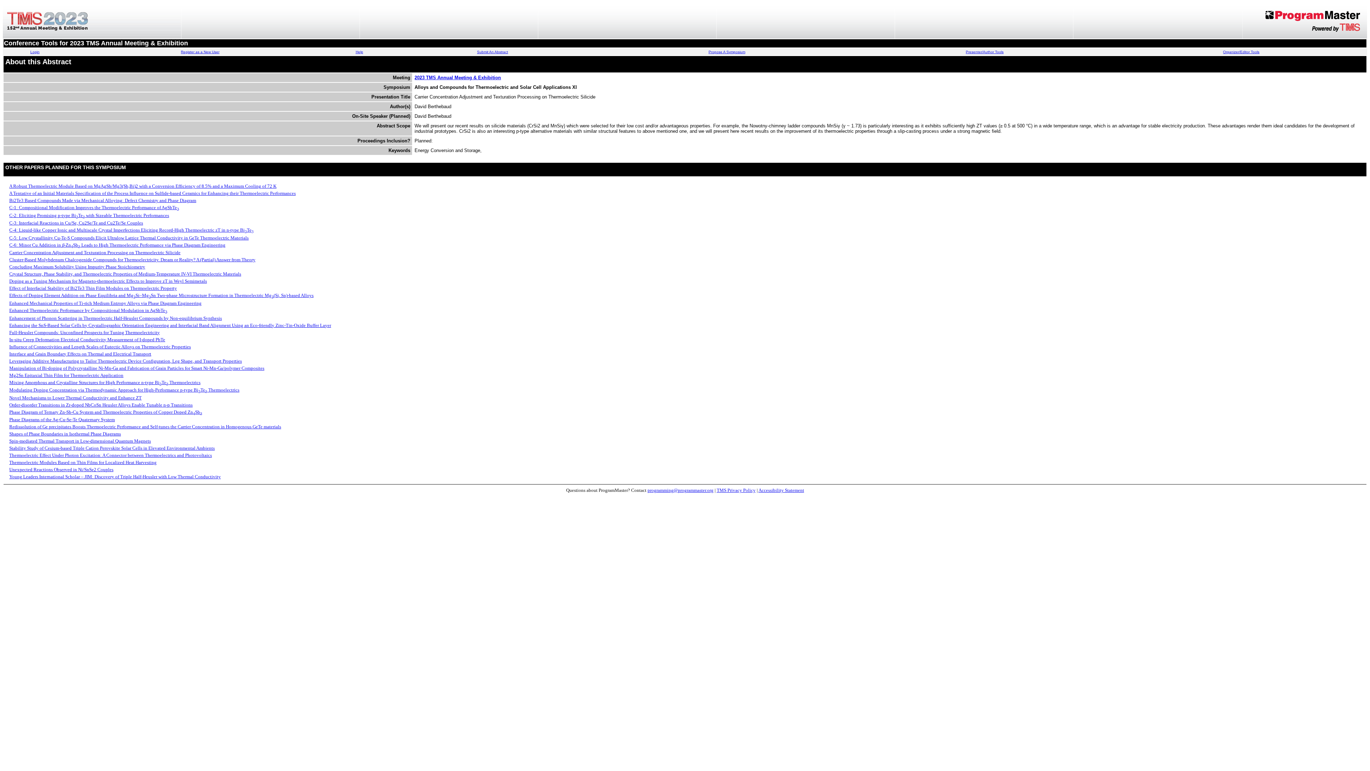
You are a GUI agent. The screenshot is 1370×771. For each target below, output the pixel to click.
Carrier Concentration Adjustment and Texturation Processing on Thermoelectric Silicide (95, 252)
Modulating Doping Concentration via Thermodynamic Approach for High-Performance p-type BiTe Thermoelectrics (124, 390)
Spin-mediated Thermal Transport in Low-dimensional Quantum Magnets (80, 441)
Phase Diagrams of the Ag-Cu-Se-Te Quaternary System (62, 419)
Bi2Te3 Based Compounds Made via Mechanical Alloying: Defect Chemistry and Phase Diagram (102, 200)
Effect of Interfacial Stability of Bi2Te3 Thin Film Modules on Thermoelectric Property (93, 288)
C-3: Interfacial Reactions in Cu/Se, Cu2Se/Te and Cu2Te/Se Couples (76, 223)
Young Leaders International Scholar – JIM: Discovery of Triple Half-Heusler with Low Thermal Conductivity (115, 476)
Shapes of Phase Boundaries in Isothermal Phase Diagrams (65, 434)
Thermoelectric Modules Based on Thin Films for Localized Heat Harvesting (83, 462)
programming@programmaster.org (681, 490)
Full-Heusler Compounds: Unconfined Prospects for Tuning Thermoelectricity (84, 332)
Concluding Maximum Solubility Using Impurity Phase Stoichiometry (77, 266)
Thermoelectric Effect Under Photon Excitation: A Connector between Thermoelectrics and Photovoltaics (110, 455)
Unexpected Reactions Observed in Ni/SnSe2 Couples (61, 469)
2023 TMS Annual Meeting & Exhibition (458, 77)
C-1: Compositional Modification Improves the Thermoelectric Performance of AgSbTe (94, 207)
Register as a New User (200, 52)
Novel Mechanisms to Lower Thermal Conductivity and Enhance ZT (75, 397)
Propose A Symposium (727, 52)
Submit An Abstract (492, 52)
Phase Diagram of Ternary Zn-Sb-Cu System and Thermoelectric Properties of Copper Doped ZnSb (105, 412)
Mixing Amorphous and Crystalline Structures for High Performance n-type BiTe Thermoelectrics (105, 382)
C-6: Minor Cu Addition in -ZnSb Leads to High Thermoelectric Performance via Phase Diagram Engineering (117, 245)
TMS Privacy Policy (736, 490)
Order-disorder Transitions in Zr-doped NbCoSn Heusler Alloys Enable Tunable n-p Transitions (101, 405)
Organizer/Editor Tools (1241, 52)
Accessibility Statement (781, 490)
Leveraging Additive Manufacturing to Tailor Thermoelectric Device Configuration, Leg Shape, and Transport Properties (125, 361)
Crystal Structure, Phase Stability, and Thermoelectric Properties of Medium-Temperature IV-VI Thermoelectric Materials (125, 274)
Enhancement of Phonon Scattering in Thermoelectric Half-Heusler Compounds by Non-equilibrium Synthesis (115, 318)
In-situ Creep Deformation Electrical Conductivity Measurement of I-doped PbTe (87, 339)
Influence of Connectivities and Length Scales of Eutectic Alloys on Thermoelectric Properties (100, 346)
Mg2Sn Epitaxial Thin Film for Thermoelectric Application (66, 375)
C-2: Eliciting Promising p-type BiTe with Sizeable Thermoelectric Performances (89, 215)
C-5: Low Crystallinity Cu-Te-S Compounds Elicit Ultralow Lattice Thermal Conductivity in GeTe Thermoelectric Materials (129, 238)
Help (359, 52)
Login (35, 52)
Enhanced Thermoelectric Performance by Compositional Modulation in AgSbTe (88, 310)
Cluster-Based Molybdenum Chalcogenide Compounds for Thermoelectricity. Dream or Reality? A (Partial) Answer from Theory (132, 259)
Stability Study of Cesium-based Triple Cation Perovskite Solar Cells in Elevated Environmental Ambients (112, 448)
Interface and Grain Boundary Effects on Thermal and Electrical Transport (80, 354)
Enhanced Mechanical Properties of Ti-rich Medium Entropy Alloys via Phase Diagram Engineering (105, 303)
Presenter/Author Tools (985, 52)
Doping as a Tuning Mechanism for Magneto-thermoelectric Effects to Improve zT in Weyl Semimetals (108, 281)
